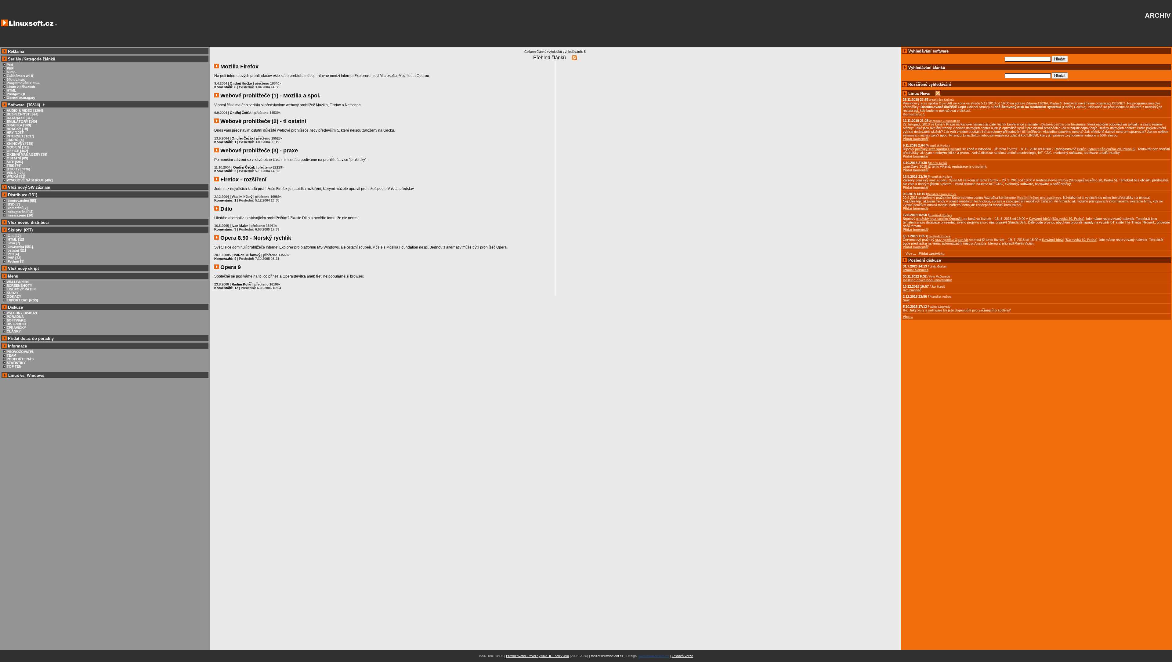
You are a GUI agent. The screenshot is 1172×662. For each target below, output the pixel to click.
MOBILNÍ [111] (18, 147)
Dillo (225, 209)
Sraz (906, 300)
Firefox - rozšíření (242, 179)
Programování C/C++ (23, 83)
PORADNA (15, 316)
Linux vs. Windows (26, 375)
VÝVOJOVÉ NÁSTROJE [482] (30, 180)
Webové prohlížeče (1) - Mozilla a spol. (269, 96)
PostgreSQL (16, 94)
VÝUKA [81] (16, 176)
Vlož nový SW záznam (29, 187)
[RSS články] (574, 57)
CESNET (1118, 103)
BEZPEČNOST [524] (22, 114)
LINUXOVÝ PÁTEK (21, 289)
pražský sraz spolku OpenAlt (938, 149)
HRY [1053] (15, 132)
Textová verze (682, 656)
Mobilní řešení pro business (1039, 197)
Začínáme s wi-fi (20, 76)
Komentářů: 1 (225, 142)
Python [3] (15, 261)
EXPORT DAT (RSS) (22, 300)
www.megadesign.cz (653, 656)
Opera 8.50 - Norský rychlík (255, 238)
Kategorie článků (39, 59)
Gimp (11, 72)
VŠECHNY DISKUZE (22, 313)
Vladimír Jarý (242, 196)
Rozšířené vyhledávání (929, 84)
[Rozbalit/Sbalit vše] (43, 105)
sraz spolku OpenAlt (951, 240)
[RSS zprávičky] (937, 93)
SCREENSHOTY (19, 285)
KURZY (12, 293)
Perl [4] (13, 254)
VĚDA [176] (16, 173)
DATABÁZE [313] (20, 118)
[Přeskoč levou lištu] (56, 25)
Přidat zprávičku (932, 253)
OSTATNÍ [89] (17, 158)
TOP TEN (14, 366)
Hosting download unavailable (927, 280)
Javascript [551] (20, 247)
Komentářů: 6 (225, 87)
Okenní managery (21, 98)
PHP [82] (14, 258)
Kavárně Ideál (1040, 218)
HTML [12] (15, 239)
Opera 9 (230, 267)
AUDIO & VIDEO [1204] (25, 110)
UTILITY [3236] (18, 169)
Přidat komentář (915, 139)
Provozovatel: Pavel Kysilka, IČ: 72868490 (537, 656)
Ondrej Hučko (241, 83)
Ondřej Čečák (240, 113)
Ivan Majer (240, 225)
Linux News (919, 93)
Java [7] (13, 243)
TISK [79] (14, 165)
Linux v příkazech (21, 87)
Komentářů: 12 (226, 288)
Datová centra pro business (1063, 124)
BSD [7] (13, 204)
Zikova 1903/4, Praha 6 (1044, 103)
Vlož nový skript (23, 268)
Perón (1082, 149)
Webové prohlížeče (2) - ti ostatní (262, 121)
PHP (10, 68)
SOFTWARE (16, 320)
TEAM (11, 355)
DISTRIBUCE (17, 324)
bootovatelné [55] (21, 200)
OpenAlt (945, 103)
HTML (11, 90)
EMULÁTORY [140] (22, 121)
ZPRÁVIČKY (16, 327)
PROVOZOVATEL (20, 352)
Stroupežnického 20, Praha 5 (1111, 149)
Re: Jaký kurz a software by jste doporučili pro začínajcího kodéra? (957, 310)
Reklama (16, 51)
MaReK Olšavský (246, 255)
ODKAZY (14, 296)
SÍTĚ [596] (15, 162)
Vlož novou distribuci (28, 222)
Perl (10, 65)
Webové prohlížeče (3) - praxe (258, 150)
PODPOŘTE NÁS (20, 359)
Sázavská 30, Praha (1068, 218)
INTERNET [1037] (20, 136)
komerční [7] (17, 208)
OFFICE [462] (17, 151)
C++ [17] (14, 236)
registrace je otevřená (969, 166)
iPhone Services (915, 270)
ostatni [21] (16, 250)
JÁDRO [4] (15, 140)
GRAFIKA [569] (19, 125)
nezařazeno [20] (20, 215)
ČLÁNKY (14, 331)
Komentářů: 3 (225, 171)
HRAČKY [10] (17, 129)
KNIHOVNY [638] (20, 143)
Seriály (14, 59)
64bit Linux (16, 79)
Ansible (980, 243)
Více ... (908, 316)
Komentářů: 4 (225, 258)
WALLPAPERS (18, 282)
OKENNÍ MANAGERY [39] (27, 154)
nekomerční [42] (20, 211)
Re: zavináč (912, 290)
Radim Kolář (241, 284)
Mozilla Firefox (239, 67)
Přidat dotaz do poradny (30, 338)
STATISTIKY (16, 363)
